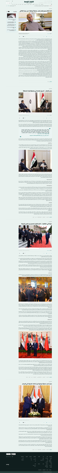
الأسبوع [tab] (7, 11)
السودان (33, 449)
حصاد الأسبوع (46, 465)
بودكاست (16, 4)
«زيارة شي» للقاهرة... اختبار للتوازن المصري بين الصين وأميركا (36, 224)
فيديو (18, 4)
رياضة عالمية (51, 467)
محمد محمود (48, 115)
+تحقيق (47, 467)
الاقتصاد (36, 4)
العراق (33, 217)
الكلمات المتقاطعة (34, 465)
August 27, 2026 (32, 135)
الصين (29, 377)
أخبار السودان (43, 449)
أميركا (27, 377)
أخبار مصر (47, 217)
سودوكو (35, 466)
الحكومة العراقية (40, 217)
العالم (39, 4)
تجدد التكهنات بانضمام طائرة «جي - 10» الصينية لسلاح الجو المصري (11, 22)
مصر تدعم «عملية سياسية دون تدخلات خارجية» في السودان (37, 384)
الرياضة (22, 4)
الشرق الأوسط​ (42, 4)
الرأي (37, 4)
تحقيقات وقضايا (46, 466)
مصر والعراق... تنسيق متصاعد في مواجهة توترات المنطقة (37, 91)
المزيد (12, 4)
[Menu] (51, 4)
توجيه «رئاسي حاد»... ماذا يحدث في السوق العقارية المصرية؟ (11, 30)
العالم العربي (50, 8)
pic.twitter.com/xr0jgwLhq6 (43, 133)
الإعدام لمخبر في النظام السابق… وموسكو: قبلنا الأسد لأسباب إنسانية (11, 25)
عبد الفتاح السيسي (39, 377)
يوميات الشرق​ (25, 4)
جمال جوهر (48, 33)
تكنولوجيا (28, 4)
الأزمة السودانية (39, 449)
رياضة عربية (51, 466)
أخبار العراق (44, 217)
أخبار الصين (44, 377)
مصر (35, 217)
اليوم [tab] (8, 11)
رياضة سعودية (50, 465)
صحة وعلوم (31, 4)
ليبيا (48, 81)
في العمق (20, 4)
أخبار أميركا (34, 377)
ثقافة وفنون (33, 4)
